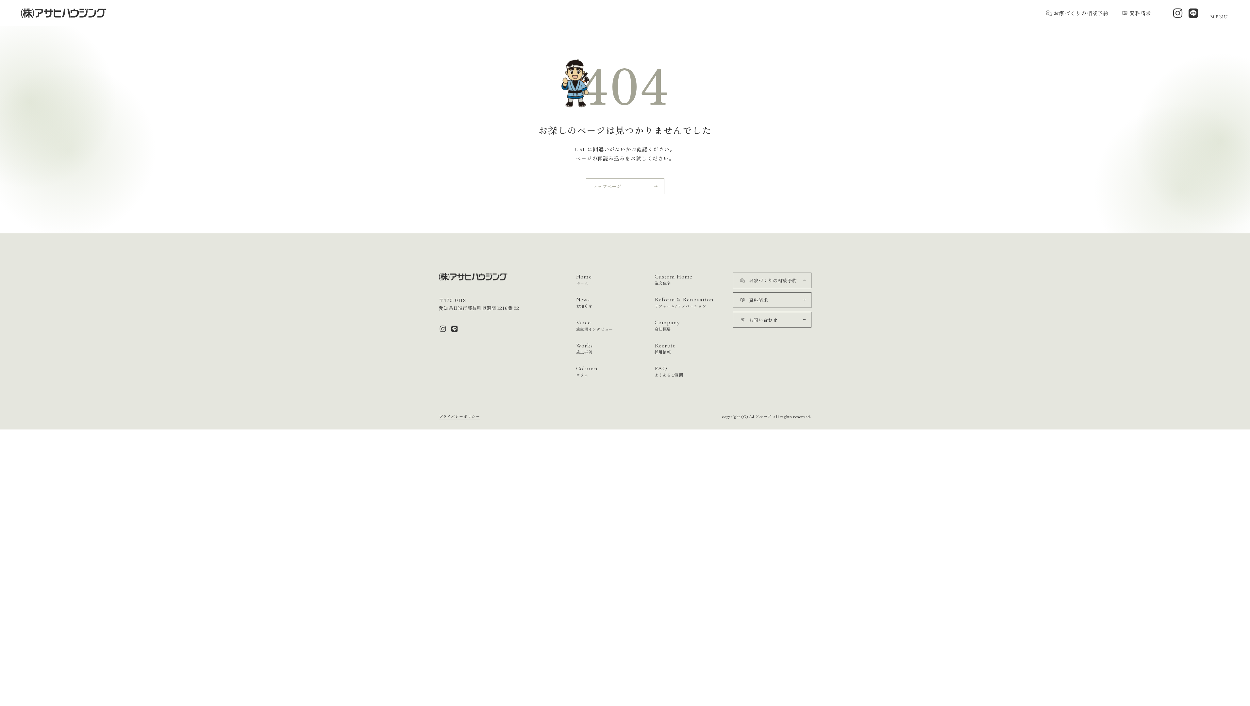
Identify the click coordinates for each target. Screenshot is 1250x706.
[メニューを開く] (1219, 13)
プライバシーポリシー (459, 416)
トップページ (607, 186)
